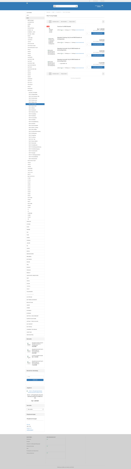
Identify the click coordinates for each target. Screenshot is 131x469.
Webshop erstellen (61, 467)
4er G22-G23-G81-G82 (32, 69)
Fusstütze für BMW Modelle (64, 26)
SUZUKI (28, 283)
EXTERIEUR (29, 310)
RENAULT (28, 272)
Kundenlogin (95, 1)
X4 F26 (29, 189)
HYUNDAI (28, 240)
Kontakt (28, 441)
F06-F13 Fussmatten (33, 117)
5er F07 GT (30, 80)
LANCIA (28, 248)
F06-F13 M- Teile (32, 139)
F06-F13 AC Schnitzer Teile (34, 96)
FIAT (27, 232)
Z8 (28, 219)
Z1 (28, 209)
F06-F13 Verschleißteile (33, 156)
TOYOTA (28, 286)
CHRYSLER (29, 221)
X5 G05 (29, 199)
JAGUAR (28, 243)
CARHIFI (28, 305)
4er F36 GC (30, 67)
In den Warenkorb (97, 33)
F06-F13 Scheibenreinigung (34, 148)
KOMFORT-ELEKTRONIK (31, 318)
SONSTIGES (29, 332)
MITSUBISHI (29, 259)
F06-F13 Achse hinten (33, 98)
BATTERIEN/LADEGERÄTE (32, 299)
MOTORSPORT (30, 324)
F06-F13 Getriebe (32, 119)
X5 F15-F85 (30, 197)
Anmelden (35, 379)
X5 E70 (29, 195)
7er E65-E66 (30, 168)
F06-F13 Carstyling (32, 113)
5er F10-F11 (30, 82)
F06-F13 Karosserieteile (33, 125)
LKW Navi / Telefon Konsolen (32, 321)
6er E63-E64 (30, 88)
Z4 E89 (29, 215)
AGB (27, 448)
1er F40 (29, 41)
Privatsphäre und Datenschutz (32, 450)
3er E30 (29, 51)
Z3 (28, 211)
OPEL (28, 264)
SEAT (28, 278)
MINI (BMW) (29, 256)
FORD (28, 234)
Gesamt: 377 (29, 428)
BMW (28, 17)
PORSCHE (29, 270)
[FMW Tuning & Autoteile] (39, 7)
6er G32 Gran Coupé (32, 160)
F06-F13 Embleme (32, 115)
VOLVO (28, 288)
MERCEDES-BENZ (30, 253)
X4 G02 (29, 191)
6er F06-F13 (30, 90)
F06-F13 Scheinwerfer (33, 150)
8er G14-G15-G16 (31, 176)
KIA (27, 245)
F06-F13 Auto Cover (32, 106)
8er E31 (29, 174)
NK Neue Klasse (31, 28)
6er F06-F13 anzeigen (33, 92)
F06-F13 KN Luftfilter (33, 129)
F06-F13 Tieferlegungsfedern (34, 154)
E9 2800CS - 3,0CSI (31, 31)
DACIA (28, 226)
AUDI (28, 15)
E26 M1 (29, 35)
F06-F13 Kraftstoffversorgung (34, 131)
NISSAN (28, 261)
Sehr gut (28, 424)
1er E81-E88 (30, 37)
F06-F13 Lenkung (32, 137)
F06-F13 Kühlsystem (33, 133)
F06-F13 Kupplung (32, 135)
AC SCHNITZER (31, 22)
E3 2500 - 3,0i (30, 30)
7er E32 (29, 164)
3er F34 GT (30, 61)
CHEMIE (28, 307)
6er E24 (29, 86)
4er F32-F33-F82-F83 (32, 65)
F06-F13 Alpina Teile (33, 102)
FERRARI (28, 229)
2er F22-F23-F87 (31, 43)
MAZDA (28, 251)
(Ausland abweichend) (80, 29)
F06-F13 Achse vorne (33, 100)
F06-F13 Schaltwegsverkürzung (35, 146)
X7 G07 (29, 207)
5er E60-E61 (30, 78)
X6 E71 (29, 201)
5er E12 (29, 70)
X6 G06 (29, 205)
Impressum (29, 439)
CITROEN (28, 224)
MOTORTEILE (29, 326)
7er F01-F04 (30, 170)
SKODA (28, 280)
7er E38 (29, 166)
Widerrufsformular (30, 446)
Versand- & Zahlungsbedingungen (33, 443)
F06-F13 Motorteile (32, 143)
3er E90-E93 (30, 57)
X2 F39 (29, 182)
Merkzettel (102, 1)
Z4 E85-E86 (30, 213)
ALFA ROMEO (29, 12)
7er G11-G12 (30, 172)
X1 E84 (29, 178)
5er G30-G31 (30, 84)
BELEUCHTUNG (30, 302)
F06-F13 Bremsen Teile (33, 111)
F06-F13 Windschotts (33, 158)
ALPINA (29, 24)
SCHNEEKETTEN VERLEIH (32, 329)
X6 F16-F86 (30, 203)
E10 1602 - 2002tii (31, 33)
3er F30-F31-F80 (31, 59)
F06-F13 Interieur (32, 123)
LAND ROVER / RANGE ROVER (32, 275)
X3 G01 (29, 187)
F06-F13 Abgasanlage (33, 94)
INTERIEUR (29, 313)
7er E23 (29, 162)
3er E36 (29, 53)
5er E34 (29, 74)
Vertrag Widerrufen (30, 453)
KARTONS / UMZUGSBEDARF (32, 315)
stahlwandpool (30, 430)
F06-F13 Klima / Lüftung (33, 127)
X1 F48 (29, 180)
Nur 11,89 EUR (35, 401)
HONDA (28, 237)
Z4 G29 (29, 217)
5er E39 (29, 76)
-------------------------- (30, 294)
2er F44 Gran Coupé (31, 45)
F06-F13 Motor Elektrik (33, 141)
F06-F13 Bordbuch (32, 109)
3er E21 (29, 49)
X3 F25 (29, 185)
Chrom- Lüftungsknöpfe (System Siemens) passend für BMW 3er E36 (35, 396)
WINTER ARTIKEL (30, 334)
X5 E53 (29, 193)
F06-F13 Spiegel (32, 152)
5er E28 (29, 72)
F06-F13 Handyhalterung (33, 121)
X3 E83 (29, 184)
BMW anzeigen (31, 20)
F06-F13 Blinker (32, 107)
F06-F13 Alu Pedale (32, 104)
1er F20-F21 (30, 39)
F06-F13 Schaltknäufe (33, 145)
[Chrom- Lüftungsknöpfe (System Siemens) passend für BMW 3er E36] (35, 391)
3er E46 (29, 55)
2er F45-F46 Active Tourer (33, 47)
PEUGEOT (29, 267)
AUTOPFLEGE (29, 297)
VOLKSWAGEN (30, 291)
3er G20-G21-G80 (31, 63)
